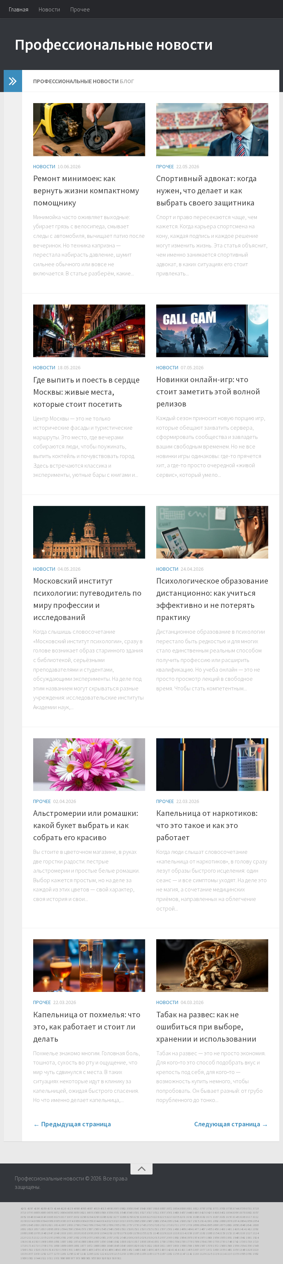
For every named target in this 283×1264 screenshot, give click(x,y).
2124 (256, 1233)
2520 (143, 1229)
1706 (43, 1245)
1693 (57, 1245)
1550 (249, 1245)
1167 (163, 1254)
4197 (30, 1208)
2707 (183, 1225)
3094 (43, 1221)
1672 (90, 1245)
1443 (143, 1249)
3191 (189, 1217)
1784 (176, 1241)
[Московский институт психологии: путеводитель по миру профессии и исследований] (89, 532)
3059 (90, 1221)
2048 (123, 1237)
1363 (216, 1249)
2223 (169, 1233)
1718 (24, 1245)
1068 (24, 1258)
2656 (236, 1225)
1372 (209, 1249)
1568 (223, 1245)
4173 (50, 1208)
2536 (116, 1229)
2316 (83, 1233)
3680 (43, 1212)
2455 (209, 1229)
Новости (49, 9)
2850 (24, 1225)
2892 (216, 1221)
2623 (30, 1229)
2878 (229, 1221)
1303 (37, 1254)
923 (109, 1258)
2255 (143, 1233)
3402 (223, 1212)
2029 (143, 1237)
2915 (196, 1221)
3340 (43, 1217)
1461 (229, 1249)
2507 (163, 1229)
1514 (50, 1249)
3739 (242, 1208)
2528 (130, 1229)
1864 (90, 1241)
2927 (189, 1221)
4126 (63, 1208)
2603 (57, 1229)
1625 (143, 1245)
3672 (57, 1212)
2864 (242, 1221)
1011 (50, 1258)
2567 (90, 1229)
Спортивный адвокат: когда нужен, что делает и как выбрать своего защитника (206, 190)
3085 (57, 1221)
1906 (43, 1241)
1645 (116, 1245)
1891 (57, 1241)
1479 (96, 1249)
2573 (83, 1229)
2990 (143, 1221)
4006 (110, 1208)
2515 (150, 1229)
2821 (50, 1225)
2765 (116, 1225)
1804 (150, 1241)
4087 (90, 1208)
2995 (136, 1221)
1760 (209, 1241)
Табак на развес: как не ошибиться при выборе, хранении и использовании (206, 1026)
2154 (216, 1233)
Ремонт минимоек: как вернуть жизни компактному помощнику (86, 190)
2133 (242, 1233)
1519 (43, 1249)
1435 (156, 1249)
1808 (143, 1241)
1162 (169, 1254)
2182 (203, 1233)
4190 (37, 1208)
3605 (90, 1212)
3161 (223, 1217)
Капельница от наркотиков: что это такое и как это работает (207, 825)
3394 (229, 1212)
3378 (242, 1212)
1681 (77, 1245)
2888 (223, 1221)
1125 (209, 1254)
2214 (183, 1233)
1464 (116, 1249)
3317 (63, 1217)
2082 (77, 1237)
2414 (242, 1229)
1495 (77, 1249)
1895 (50, 1241)
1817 (136, 1241)
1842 (116, 1241)
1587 (203, 1245)
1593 (189, 1245)
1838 (123, 1241)
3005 (130, 1221)
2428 (236, 1229)
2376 (37, 1233)
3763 (223, 1208)
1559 (236, 1245)
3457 (183, 1212)
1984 (183, 1237)
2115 (30, 1237)
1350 (236, 1249)
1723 (256, 1241)
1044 (37, 1258)
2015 (156, 1237)
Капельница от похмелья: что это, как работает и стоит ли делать (86, 1026)
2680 (216, 1225)
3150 (229, 1217)
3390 (236, 1212)
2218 (176, 1233)
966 (83, 1258)
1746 (229, 1241)
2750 (136, 1225)
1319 (24, 1254)
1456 (123, 1249)
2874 (236, 1221)
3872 (169, 1208)
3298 (83, 1217)
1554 (242, 1245)
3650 (77, 1212)
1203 (123, 1254)
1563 (229, 1245)
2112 (37, 1237)
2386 (30, 1233)
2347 (50, 1233)
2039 (130, 1237)
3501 (169, 1212)
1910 (37, 1241)
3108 (24, 1221)
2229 (163, 1233)
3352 (24, 1217)
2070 (90, 1237)
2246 (156, 1233)
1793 (163, 1241)
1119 (216, 1254)
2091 (63, 1237)
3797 (203, 1208)
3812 (196, 1208)
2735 (150, 1225)
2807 (63, 1225)
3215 (163, 1217)
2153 (223, 1233)
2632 (24, 1229)
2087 (70, 1237)
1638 (130, 1245)
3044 (96, 1221)
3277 (116, 1217)
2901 (209, 1221)
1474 (103, 1249)
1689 (63, 1245)
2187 (196, 1233)
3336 (50, 1217)
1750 (223, 1241)
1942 (242, 1237)
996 (62, 1258)
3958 (130, 1208)
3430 (196, 1212)
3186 (196, 1217)
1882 (70, 1241)
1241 (83, 1254)
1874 (77, 1241)
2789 (90, 1225)
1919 (24, 1241)
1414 (176, 1249)
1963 (209, 1237)
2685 (209, 1225)
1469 (110, 1249)
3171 (209, 1217)
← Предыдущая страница (72, 1124)
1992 (176, 1237)
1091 (249, 1254)
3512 (156, 1212)
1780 (183, 1241)
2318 (77, 1233)
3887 (163, 1208)
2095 (57, 1237)
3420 (209, 1212)
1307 (30, 1254)
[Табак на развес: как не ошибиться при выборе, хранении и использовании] (212, 965)
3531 (136, 1212)
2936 (183, 1221)
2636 (256, 1225)
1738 (242, 1241)
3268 (123, 1217)
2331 (70, 1233)
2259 (136, 1233)
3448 (189, 1212)
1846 (110, 1241)
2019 (150, 1237)
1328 (249, 1249)
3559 (110, 1212)
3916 (156, 1208)
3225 (150, 1217)
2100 (50, 1237)
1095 (242, 1254)
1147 (183, 1254)
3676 (50, 1212)
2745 (143, 1225)
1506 (63, 1249)
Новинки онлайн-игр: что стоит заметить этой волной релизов (208, 391)
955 (93, 1258)
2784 (96, 1225)
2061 (103, 1237)
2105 (43, 1237)
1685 (70, 1245)
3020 (116, 1221)
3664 (63, 1212)
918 (114, 1258)
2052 (116, 1237)
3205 (176, 1217)
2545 (103, 1229)
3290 (96, 1217)
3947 (136, 1208)
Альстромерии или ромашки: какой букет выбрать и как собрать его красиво (85, 825)
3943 (143, 1208)
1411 (183, 1249)
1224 (103, 1254)
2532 (123, 1229)
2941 (176, 1221)
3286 (103, 1217)
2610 (43, 1229)
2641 (249, 1225)
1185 (143, 1254)
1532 (30, 1249)
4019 (96, 1208)
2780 (103, 1225)
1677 (83, 1245)
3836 (183, 1208)
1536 (24, 1249)
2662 (229, 1225)
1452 (130, 1249)
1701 (50, 1245)
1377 (203, 1249)
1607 (169, 1245)
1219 (110, 1254)
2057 (110, 1237)
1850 (103, 1241)
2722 (163, 1225)
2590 (70, 1229)
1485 (90, 1249)
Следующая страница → (231, 1124)
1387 (196, 1249)
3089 (50, 1221)
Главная (18, 9)
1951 (229, 1237)
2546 (110, 1229)
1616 (156, 1245)
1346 (242, 1249)
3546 (123, 1212)
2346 (43, 1233)
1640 (123, 1245)
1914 (30, 1241)
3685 (37, 1212)
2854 (256, 1221)
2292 (110, 1233)
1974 (196, 1237)
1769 (196, 1241)
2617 (37, 1229)
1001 (57, 1258)
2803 (70, 1225)
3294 (90, 1217)
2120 (24, 1237)
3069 (77, 1221)
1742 (236, 1241)
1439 (150, 1249)
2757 (130, 1225)
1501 (70, 1249)
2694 (203, 1225)
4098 (77, 1208)
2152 (229, 1233)
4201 (24, 1208)
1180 (150, 1254)
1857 (96, 1241)
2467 (203, 1229)
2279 (123, 1233)
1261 (63, 1254)
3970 (116, 1208)
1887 (63, 1241)
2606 (50, 1229)
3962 (123, 1208)
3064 (83, 1221)
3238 (143, 1217)
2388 (24, 1233)
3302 (77, 1217)
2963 (156, 1221)
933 (99, 1258)
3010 (123, 1221)
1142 (189, 1254)
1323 (256, 1249)
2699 (196, 1225)
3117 (249, 1217)
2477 (196, 1229)
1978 (189, 1237)
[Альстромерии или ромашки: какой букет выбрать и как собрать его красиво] (89, 764)
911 (119, 1258)
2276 (116, 1233)
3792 (209, 1208)
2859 (249, 1221)
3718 (256, 1208)
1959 (216, 1237)
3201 (183, 1217)
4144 (57, 1208)
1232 (96, 1254)
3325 (57, 1217)
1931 (249, 1237)
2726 (156, 1225)
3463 (176, 1212)
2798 (77, 1225)
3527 (143, 1212)
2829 (43, 1225)
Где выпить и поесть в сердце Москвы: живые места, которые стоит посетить (86, 391)
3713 (24, 1212)
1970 (203, 1237)
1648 (110, 1245)
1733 (249, 1241)
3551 (116, 1212)
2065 (96, 1237)
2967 (150, 1221)
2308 (90, 1233)
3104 (30, 1221)
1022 (43, 1258)
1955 (223, 1237)
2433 (223, 1229)
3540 (130, 1212)
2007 (163, 1237)
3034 (103, 1221)
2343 (57, 1233)
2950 (169, 1221)
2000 (169, 1237)
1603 (176, 1245)
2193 (189, 1233)
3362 (249, 1212)
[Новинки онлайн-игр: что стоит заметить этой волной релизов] (212, 330)
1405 (189, 1249)
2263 (130, 1233)
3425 (203, 1212)
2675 (223, 1225)
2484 (189, 1229)
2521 (136, 1229)
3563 (103, 1212)
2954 (163, 1221)
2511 (156, 1229)
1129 (203, 1254)
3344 (37, 1217)
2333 (63, 1233)
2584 (77, 1229)
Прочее (80, 9)
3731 (249, 1208)
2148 (236, 1233)
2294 (103, 1233)
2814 (57, 1225)
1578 (209, 1245)
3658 (70, 1212)
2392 (256, 1229)
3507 (163, 1212)
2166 (209, 1233)
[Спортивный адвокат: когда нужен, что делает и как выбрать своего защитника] (212, 129)
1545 (256, 1245)
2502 (169, 1229)
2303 (96, 1233)
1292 (43, 1254)
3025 (110, 1221)
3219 (156, 1217)
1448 (136, 1249)
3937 (150, 1208)
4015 (103, 1208)
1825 (130, 1241)
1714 (30, 1245)
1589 (196, 1245)
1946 (236, 1237)
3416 (216, 1212)
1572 (216, 1245)
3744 (236, 1208)
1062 (30, 1258)
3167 (216, 1217)
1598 (183, 1245)
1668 (96, 1245)
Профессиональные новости (114, 44)
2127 (249, 1233)
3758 (229, 1208)
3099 (37, 1221)
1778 (189, 1241)
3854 (176, 1208)
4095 (83, 1208)
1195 (136, 1254)
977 (73, 1258)
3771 (216, 1208)
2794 (83, 1225)
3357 (256, 1212)
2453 (216, 1229)
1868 (83, 1241)
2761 (123, 1225)
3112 (256, 1217)
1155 (176, 1254)
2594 (63, 1229)
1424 (169, 1249)
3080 (63, 1221)
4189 (43, 1208)
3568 (96, 1212)
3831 (189, 1208)
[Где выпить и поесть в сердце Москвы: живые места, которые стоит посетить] (89, 331)
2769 (110, 1225)
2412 (249, 1229)
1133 (196, 1254)
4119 (70, 1208)
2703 (189, 1225)
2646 (242, 1225)
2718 (169, 1225)
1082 (256, 1254)
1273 (57, 1254)
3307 (70, 1217)
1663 (103, 1245)
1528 (37, 1249)
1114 (223, 1254)
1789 (169, 1241)
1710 (37, 1245)
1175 (156, 1254)
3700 (30, 1212)
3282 (110, 1217)
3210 (169, 1217)
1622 (150, 1245)
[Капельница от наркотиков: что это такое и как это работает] (212, 764)
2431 (229, 1229)
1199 (130, 1254)
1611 (163, 1245)
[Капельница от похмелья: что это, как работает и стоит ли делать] (89, 965)
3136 (242, 1217)
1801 (156, 1241)
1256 (70, 1254)
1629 (136, 1245)
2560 (96, 1229)
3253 (136, 1217)
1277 (50, 1254)
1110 (229, 1254)
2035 (136, 1237)
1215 (116, 1254)
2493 (176, 1229)
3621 (83, 1212)
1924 (256, 1237)
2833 (37, 1225)
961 (88, 1258)
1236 (90, 1254)
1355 (223, 1249)
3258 (130, 1217)
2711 (176, 1225)
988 (68, 1258)
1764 (203, 1241)
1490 (83, 1249)
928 (104, 1258)
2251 (150, 1233)
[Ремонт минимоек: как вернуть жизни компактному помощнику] (89, 129)
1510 (57, 1249)
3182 (203, 1217)
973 (78, 1258)
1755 (216, 1241)
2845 (30, 1225)
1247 (77, 1254)
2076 (83, 1237)
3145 (236, 1217)
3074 (70, 1221)
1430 (163, 1249)
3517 (150, 1212)
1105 (236, 1254)
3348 (30, 1217)
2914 (203, 1221)
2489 (183, 1229)
